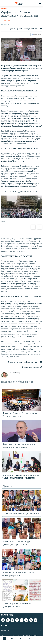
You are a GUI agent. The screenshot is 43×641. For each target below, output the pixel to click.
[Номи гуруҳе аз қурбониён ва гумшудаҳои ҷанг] (21, 590)
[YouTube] (21, 638)
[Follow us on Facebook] (8, 620)
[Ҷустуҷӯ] (37, 638)
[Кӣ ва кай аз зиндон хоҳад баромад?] (21, 500)
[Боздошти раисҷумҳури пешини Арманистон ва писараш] (21, 431)
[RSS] (31, 620)
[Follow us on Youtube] (12, 620)
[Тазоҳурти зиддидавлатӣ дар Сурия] (21, 207)
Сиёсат (4, 9)
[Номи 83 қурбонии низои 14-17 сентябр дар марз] (21, 559)
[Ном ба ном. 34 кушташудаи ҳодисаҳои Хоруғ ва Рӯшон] (21, 528)
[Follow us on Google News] (3, 620)
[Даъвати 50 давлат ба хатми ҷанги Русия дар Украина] (21, 400)
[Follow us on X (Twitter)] (22, 620)
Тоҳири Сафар (6, 20)
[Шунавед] (12, 638)
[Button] (14, 29)
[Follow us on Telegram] (26, 620)
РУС (29, 638)
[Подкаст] (35, 620)
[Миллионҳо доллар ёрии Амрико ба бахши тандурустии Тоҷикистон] (21, 461)
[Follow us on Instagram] (17, 620)
